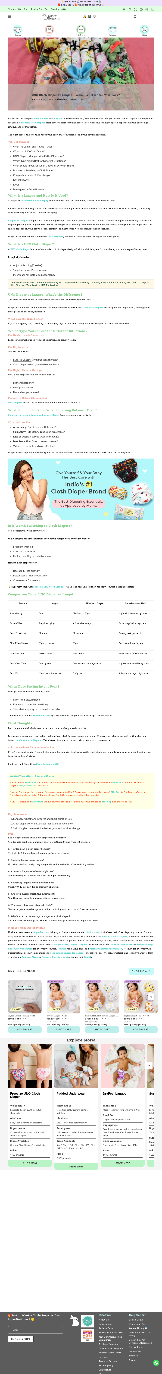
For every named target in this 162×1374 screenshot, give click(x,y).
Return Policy (136, 1347)
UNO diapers (15, 402)
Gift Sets (116, 792)
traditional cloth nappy (35, 200)
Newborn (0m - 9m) (17, 9)
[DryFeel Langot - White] (63, 996)
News (132, 1360)
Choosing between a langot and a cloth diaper (33, 415)
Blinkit (87, 957)
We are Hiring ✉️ (138, 1328)
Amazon (26, 957)
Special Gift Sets (44, 776)
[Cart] (94, 16)
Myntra (36, 957)
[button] (149, 1065)
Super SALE (31, 782)
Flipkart (46, 957)
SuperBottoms (41, 932)
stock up (107, 801)
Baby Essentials (28, 785)
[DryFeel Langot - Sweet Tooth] (141, 996)
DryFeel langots (78, 944)
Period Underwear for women (105, 948)
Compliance (105, 1369)
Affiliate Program (108, 1344)
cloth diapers (41, 118)
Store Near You (137, 1324)
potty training (145, 944)
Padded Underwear (121, 944)
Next (151, 997)
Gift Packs (37, 801)
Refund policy (106, 1365)
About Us (104, 1319)
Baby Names (105, 1324)
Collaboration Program (111, 1348)
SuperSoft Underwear (20, 948)
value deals (118, 782)
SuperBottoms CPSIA (110, 1352)
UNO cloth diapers (93, 307)
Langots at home (22, 359)
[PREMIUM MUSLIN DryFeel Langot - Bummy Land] (102, 996)
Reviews (103, 1357)
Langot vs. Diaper (18, 220)
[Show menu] (9, 16)
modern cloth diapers (33, 122)
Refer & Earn (106, 1328)
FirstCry (56, 957)
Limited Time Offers (21, 776)
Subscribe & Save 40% (111, 1332)
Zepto (66, 957)
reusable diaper (41, 715)
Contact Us (135, 1351)
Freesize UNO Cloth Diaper (48, 586)
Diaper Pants (61, 944)
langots (58, 118)
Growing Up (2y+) (59, 9)
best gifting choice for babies (66, 953)
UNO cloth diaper (20, 249)
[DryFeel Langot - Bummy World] (25, 996)
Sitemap (133, 1355)
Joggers (61, 948)
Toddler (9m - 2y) (39, 9)
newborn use (56, 236)
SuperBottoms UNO (47, 764)
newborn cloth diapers (28, 740)
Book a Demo (136, 1319)
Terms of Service (108, 1361)
